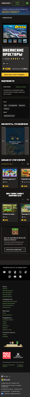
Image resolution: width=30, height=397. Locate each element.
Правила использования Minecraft (9, 365)
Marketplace (7, 17)
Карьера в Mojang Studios (9, 303)
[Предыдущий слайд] (23, 164)
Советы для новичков (8, 319)
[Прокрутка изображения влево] (3, 141)
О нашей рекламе (5, 391)
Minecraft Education (7, 296)
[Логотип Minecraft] (7, 3)
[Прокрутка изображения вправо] (26, 141)
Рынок (4, 313)
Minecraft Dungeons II (8, 290)
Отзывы (4, 323)
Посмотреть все (7, 164)
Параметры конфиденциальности (12, 393)
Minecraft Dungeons (7, 292)
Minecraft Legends (7, 294)
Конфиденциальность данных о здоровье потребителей (11, 386)
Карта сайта (5, 325)
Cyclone (7, 59)
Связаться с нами (7, 329)
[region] (15, 141)
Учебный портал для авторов (10, 301)
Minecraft (5, 288)
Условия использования (7, 389)
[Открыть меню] (27, 3)
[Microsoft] (5, 380)
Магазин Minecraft (7, 315)
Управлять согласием (20, 365)
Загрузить (5, 327)
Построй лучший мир (8, 305)
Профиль (5, 334)
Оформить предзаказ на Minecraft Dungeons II (11, 11)
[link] (4, 272)
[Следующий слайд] (28, 164)
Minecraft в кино (7, 307)
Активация (5, 336)
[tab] (5, 41)
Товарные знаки (18, 389)
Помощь (5, 321)
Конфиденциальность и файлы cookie (10, 383)
